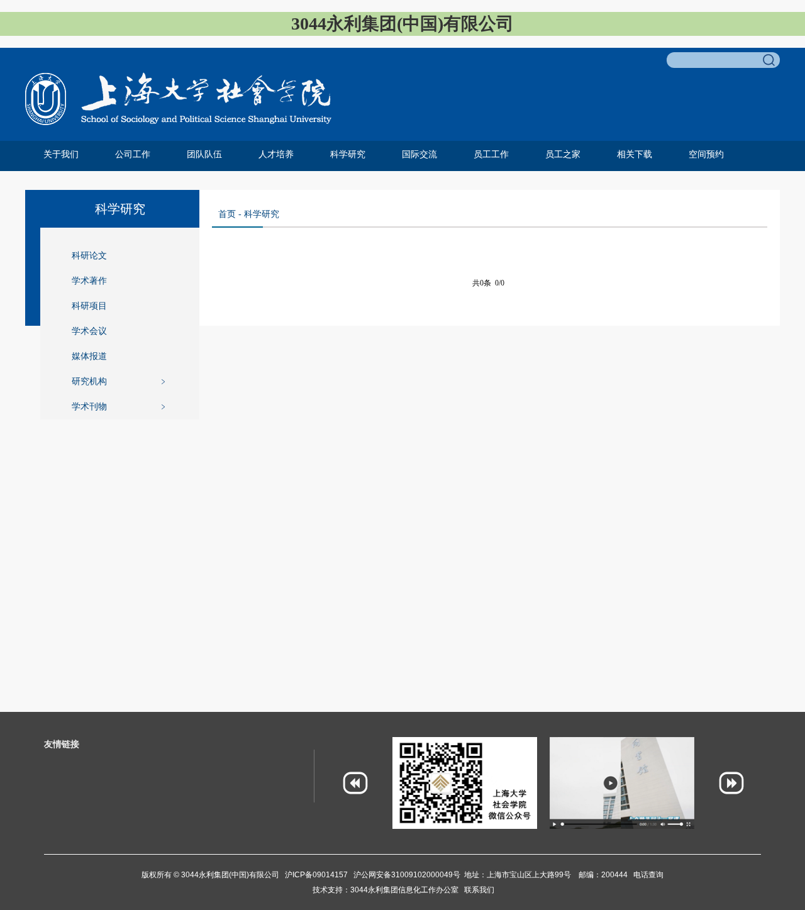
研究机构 (89, 381)
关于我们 (61, 154)
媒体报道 (89, 356)
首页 (227, 214)
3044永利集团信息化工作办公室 (407, 889)
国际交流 (419, 154)
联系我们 (479, 889)
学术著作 (89, 281)
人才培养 (276, 154)
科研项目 (89, 306)
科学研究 (347, 154)
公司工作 (132, 154)
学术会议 (89, 331)
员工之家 (562, 154)
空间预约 (706, 154)
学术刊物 (89, 406)
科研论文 (89, 255)
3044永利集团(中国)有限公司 (229, 874)
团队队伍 (204, 154)
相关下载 (634, 154)
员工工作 (491, 154)
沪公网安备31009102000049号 (406, 874)
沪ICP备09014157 (317, 874)
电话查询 (648, 874)
